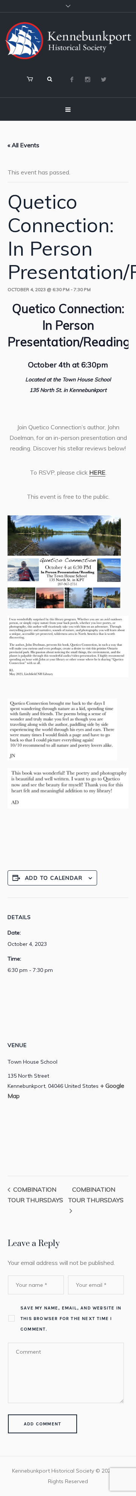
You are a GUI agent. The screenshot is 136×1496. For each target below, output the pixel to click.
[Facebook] (72, 79)
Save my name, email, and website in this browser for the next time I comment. (70, 1318)
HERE (97, 472)
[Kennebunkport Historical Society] (68, 40)
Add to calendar (53, 877)
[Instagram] (88, 79)
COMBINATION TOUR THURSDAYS (96, 1195)
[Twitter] (103, 79)
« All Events (23, 145)
